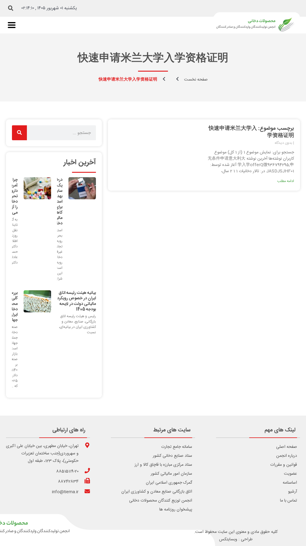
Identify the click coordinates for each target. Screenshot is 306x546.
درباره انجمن (286, 455)
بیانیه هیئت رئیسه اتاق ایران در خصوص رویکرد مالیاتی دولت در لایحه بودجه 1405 (76, 301)
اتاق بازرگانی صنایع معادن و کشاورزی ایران (156, 491)
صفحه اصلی (286, 447)
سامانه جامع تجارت (176, 447)
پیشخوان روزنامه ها (175, 509)
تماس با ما (288, 500)
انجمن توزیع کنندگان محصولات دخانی (160, 500)
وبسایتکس (228, 539)
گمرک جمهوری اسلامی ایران (169, 482)
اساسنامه (290, 482)
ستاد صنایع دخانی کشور (172, 455)
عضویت (290, 473)
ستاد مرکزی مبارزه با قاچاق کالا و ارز (163, 464)
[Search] (19, 132)
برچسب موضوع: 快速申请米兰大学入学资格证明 (251, 132)
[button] (11, 8)
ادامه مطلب (285, 181)
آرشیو (292, 491)
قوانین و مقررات (283, 464)
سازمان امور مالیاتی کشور (171, 473)
